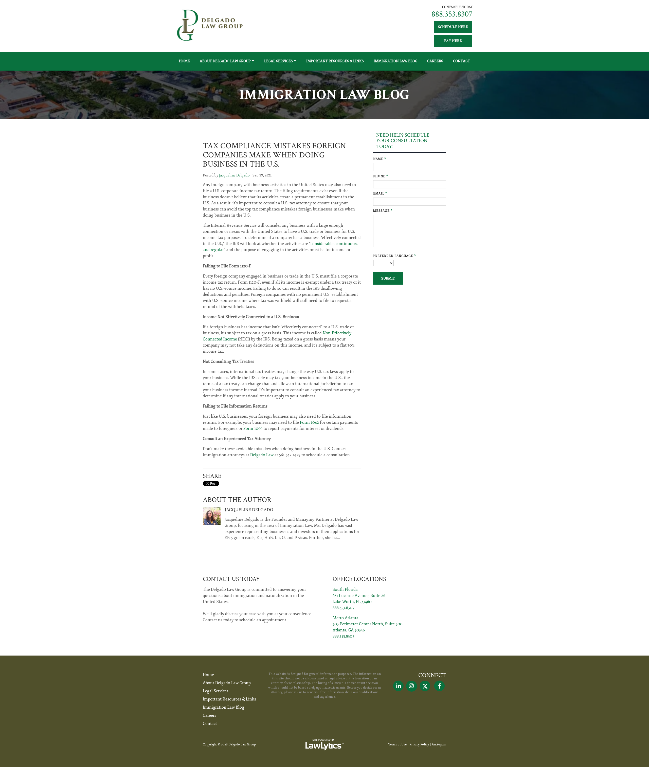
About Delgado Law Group (225, 61)
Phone (380, 176)
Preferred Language (394, 256)
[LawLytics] (324, 744)
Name (379, 159)
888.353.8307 (452, 14)
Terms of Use (397, 744)
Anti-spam (439, 744)
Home (184, 61)
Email (380, 193)
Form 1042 (309, 422)
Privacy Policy (419, 744)
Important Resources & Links (335, 61)
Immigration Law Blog (395, 61)
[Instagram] (411, 686)
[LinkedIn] (398, 686)
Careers (435, 61)
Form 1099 (252, 428)
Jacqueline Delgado (234, 175)
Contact (461, 61)
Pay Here (453, 40)
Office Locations (359, 579)
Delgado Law (262, 455)
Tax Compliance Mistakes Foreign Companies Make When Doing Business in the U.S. (274, 155)
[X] (424, 686)
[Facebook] (439, 686)
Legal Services (278, 61)
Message (382, 211)
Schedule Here (453, 26)
